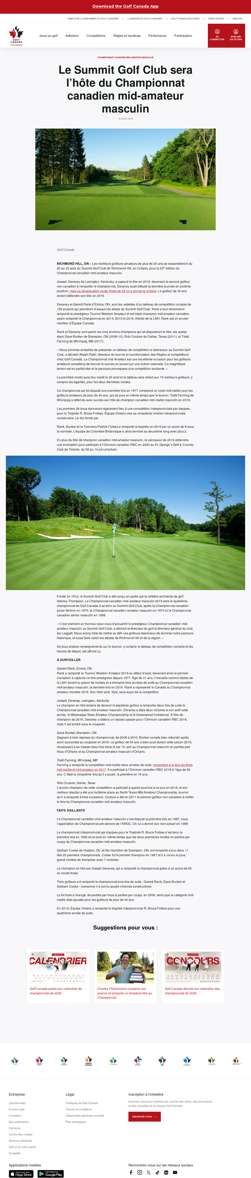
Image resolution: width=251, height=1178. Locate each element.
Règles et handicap (127, 35)
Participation (183, 35)
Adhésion (72, 35)
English (237, 18)
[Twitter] (148, 1172)
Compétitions (96, 35)
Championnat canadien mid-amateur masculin (126, 57)
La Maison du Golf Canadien (144, 18)
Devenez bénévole (20, 1141)
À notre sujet (17, 1109)
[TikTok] (157, 1172)
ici (99, 651)
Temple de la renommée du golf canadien (93, 18)
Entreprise (17, 1094)
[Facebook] (130, 1172)
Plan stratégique (76, 1122)
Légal (70, 1094)
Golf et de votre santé (22, 1147)
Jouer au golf (48, 35)
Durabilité (15, 1153)
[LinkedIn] (166, 1172)
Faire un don (216, 18)
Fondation (15, 1115)
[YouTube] (175, 1172)
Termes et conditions (79, 1109)
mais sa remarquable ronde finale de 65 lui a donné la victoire (113, 291)
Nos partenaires (19, 1122)
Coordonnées (17, 1103)
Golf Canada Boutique (185, 18)
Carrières (14, 1128)
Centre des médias (20, 1134)
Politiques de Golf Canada (82, 1103)
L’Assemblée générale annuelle (85, 1115)
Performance (157, 35)
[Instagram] (139, 1172)
